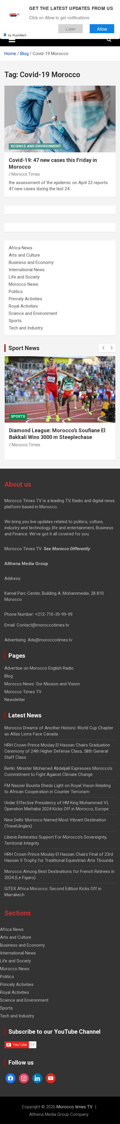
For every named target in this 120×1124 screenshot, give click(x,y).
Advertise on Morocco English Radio (39, 668)
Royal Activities (23, 306)
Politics (16, 291)
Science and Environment (35, 146)
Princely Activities (25, 298)
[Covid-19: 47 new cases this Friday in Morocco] (60, 119)
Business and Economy (31, 262)
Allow (102, 29)
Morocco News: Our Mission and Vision (42, 684)
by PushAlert (17, 35)
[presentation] (103, 348)
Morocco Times (25, 174)
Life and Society (24, 277)
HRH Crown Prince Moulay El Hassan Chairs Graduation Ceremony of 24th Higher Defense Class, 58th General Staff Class (57, 751)
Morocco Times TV (23, 691)
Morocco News (23, 284)
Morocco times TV (75, 1106)
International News (27, 269)
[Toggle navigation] (12, 39)
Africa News (20, 247)
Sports (15, 320)
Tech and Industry (26, 328)
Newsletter (14, 699)
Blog (8, 676)
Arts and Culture (24, 255)
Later (70, 29)
